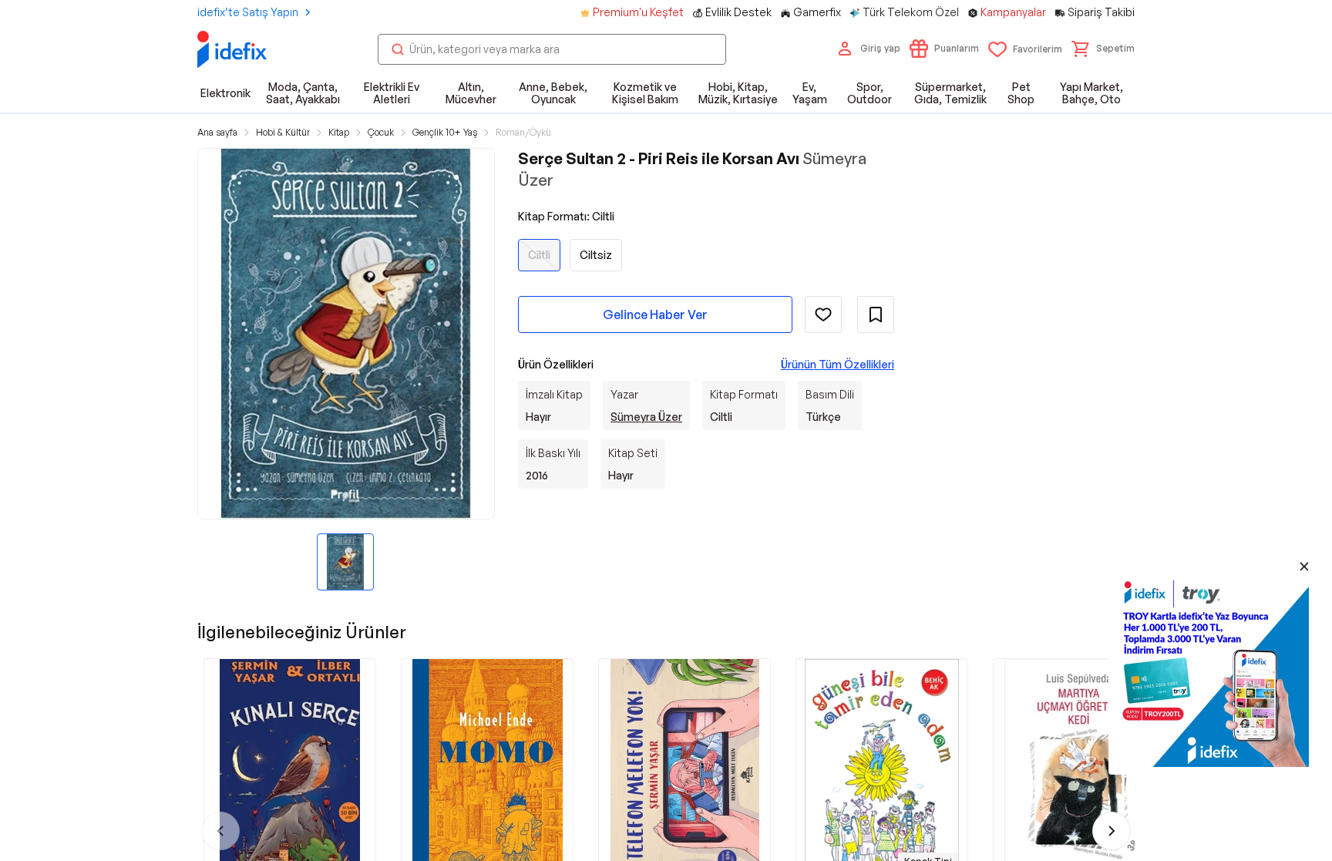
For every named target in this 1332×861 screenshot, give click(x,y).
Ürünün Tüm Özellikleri (837, 364)
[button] (1103, 48)
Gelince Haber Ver (655, 314)
